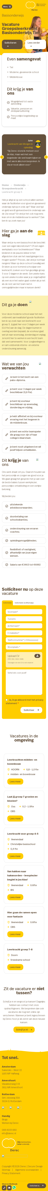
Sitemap (6, 1169)
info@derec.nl (9, 1133)
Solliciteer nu (34, 1186)
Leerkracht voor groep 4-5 (22, 833)
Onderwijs (20, 185)
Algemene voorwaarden (27, 1169)
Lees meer (15, 781)
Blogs (5, 1119)
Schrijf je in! (22, 1029)
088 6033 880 (9, 1129)
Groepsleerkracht (12, 188)
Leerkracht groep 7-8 (20, 949)
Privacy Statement (11, 1173)
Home (5, 185)
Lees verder (34, 42)
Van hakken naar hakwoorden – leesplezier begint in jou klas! (22, 875)
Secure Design (35, 1166)
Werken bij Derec (10, 1122)
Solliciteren (10, 42)
